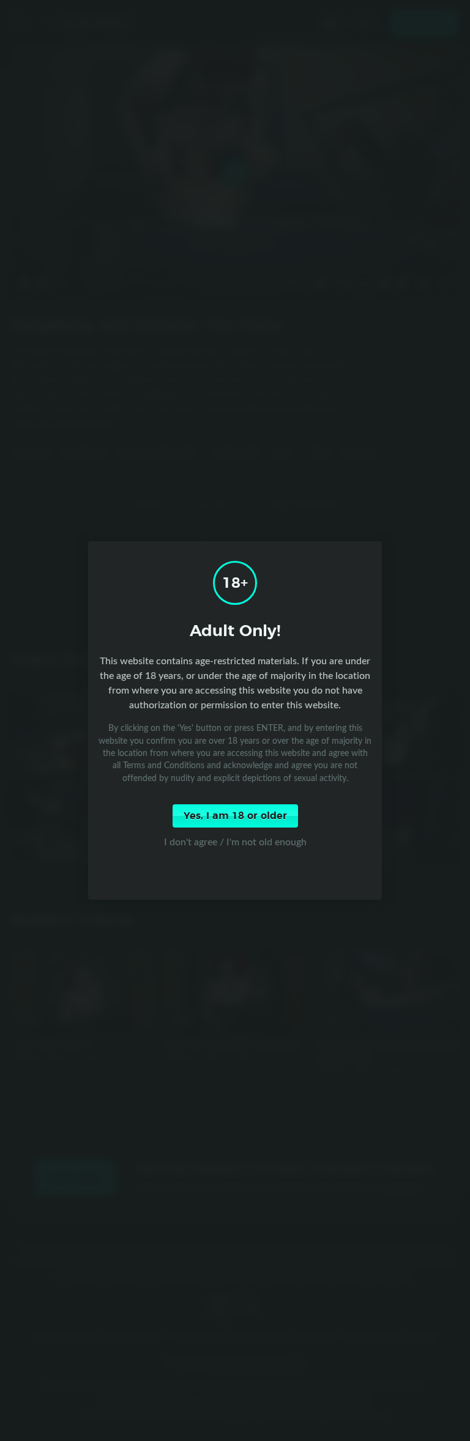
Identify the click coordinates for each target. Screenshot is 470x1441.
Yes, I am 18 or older (235, 816)
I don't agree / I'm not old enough (235, 841)
